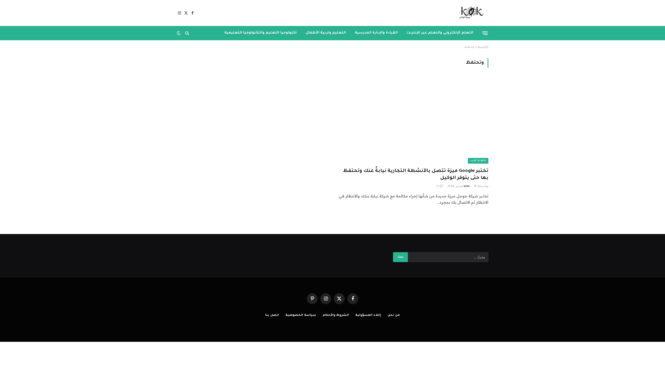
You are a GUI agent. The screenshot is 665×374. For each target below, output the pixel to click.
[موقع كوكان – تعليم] (469, 13)
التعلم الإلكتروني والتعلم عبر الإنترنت (440, 33)
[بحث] (187, 33)
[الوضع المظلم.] (179, 33)
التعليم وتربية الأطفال (325, 33)
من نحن (394, 315)
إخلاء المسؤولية (368, 315)
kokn (467, 186)
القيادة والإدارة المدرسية (376, 33)
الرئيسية (483, 47)
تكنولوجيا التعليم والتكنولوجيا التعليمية (260, 33)
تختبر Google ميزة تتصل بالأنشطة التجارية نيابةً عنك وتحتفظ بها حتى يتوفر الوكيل (415, 175)
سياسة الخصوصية (300, 315)
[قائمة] (485, 33)
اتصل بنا (272, 315)
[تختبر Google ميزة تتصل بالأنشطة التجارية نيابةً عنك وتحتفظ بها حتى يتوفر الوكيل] (412, 120)
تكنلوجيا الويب (478, 160)
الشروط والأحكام (336, 315)
